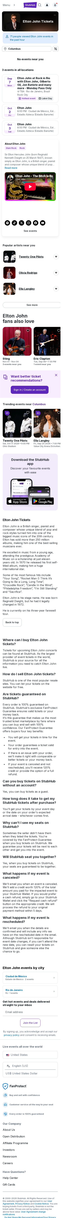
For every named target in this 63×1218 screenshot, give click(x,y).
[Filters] (55, 49)
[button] (12, 5)
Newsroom (10, 1156)
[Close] (56, 375)
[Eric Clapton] (48, 346)
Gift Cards (9, 1184)
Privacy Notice (22, 1203)
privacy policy (11, 1035)
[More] (54, 15)
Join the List (30, 1022)
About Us (9, 1129)
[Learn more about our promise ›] (15, 1086)
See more (32, 304)
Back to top (12, 622)
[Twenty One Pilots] (17, 428)
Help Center (10, 1178)
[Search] (40, 5)
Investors (9, 1149)
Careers (8, 1163)
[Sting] (17, 346)
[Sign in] (47, 5)
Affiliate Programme (15, 1143)
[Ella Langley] (48, 428)
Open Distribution (14, 1136)
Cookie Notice (41, 1203)
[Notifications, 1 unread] (55, 5)
